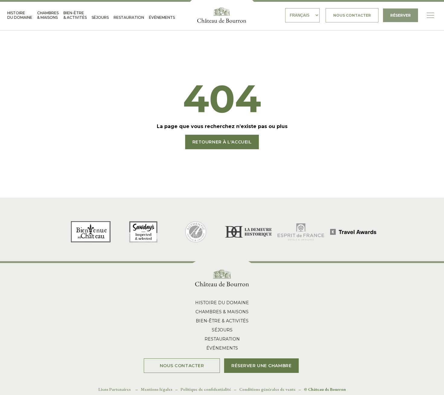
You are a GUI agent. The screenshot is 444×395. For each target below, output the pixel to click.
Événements (162, 17)
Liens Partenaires (114, 389)
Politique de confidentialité (206, 389)
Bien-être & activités (75, 15)
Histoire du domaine (19, 15)
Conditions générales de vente (267, 389)
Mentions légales (156, 389)
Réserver (400, 15)
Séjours (100, 17)
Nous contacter (352, 15)
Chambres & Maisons (48, 15)
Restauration (129, 17)
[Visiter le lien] (221, 15)
